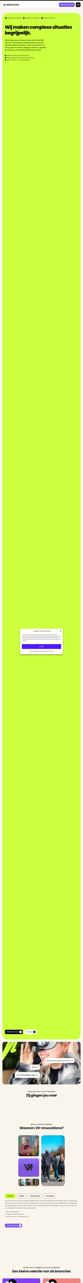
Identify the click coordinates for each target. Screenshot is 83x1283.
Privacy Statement (44, 651)
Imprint (51, 651)
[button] (60, 631)
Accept (41, 646)
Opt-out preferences (34, 651)
